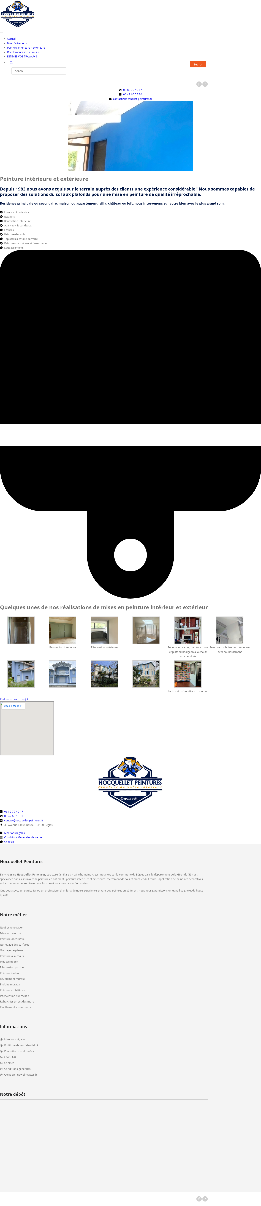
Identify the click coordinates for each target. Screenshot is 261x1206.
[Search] (11, 62)
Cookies (9, 1063)
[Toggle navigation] (1, 32)
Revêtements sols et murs (23, 52)
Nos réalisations (17, 43)
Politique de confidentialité (21, 1045)
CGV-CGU (10, 1057)
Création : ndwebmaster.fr (20, 1074)
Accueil (11, 38)
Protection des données (19, 1051)
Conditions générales (17, 1068)
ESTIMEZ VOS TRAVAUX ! (22, 56)
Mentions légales (14, 1039)
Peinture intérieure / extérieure (26, 47)
